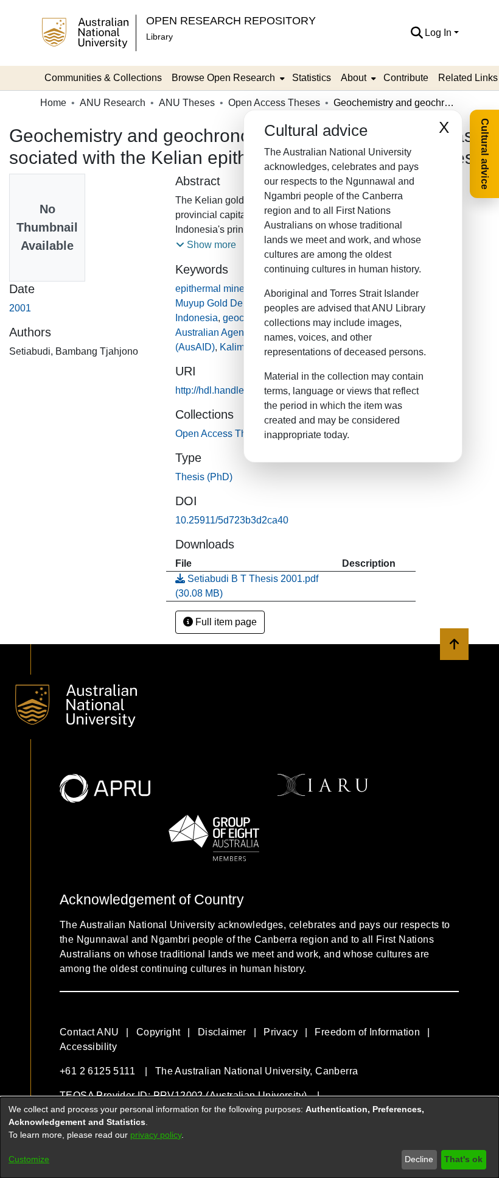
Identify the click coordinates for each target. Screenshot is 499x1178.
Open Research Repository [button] (231, 20)
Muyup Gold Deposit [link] (219, 303)
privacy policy (155, 1135)
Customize (29, 1159)
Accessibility (88, 1046)
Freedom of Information (367, 1032)
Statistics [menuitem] (311, 78)
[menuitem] (227, 78)
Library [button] (159, 36)
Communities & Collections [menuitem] (103, 78)
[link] (221, 433)
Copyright (158, 1032)
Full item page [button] (225, 622)
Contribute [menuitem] (405, 78)
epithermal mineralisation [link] (229, 288)
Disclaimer (222, 1032)
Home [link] (53, 103)
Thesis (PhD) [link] (203, 477)
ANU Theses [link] (187, 103)
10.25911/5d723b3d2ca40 (231, 520)
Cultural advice (485, 154)
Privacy (280, 1032)
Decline (419, 1159)
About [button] (353, 78)
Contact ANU (89, 1032)
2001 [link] (20, 308)
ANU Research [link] (112, 103)
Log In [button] (439, 32)
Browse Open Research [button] (223, 78)
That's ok (463, 1159)
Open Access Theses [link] (274, 103)
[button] (416, 33)
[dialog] (249, 1137)
